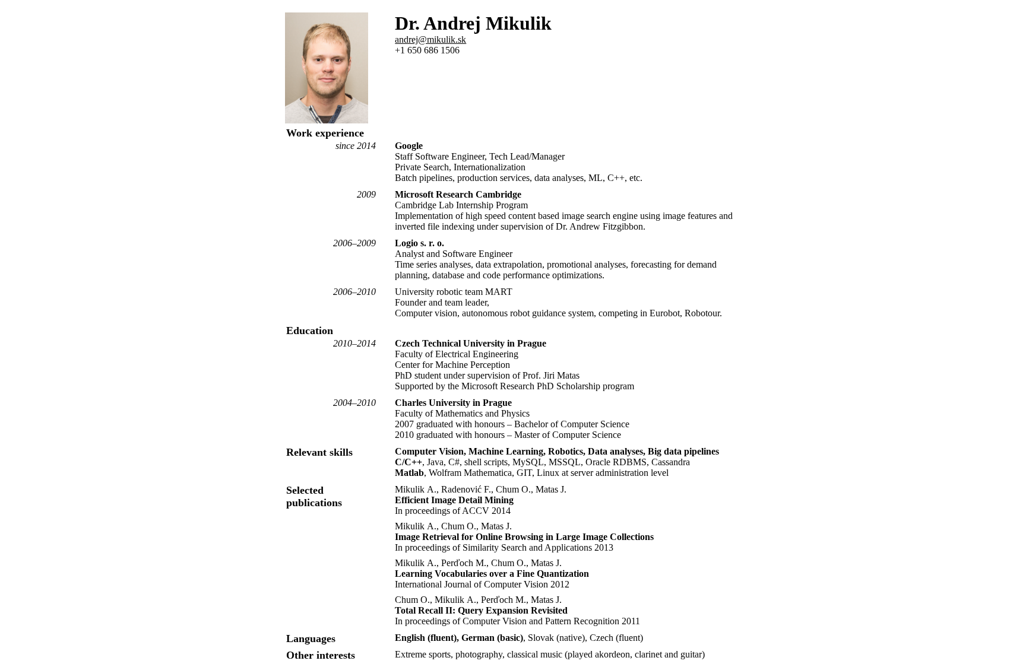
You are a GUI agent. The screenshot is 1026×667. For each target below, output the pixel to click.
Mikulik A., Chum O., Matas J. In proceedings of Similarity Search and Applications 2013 (524, 536)
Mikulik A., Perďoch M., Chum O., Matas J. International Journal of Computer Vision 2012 (492, 573)
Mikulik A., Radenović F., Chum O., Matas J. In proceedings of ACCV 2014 (480, 500)
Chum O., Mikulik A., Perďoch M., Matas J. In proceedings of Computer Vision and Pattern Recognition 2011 (517, 610)
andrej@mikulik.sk (430, 39)
